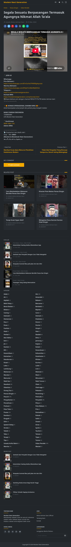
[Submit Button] (65, 535)
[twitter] (19, 531)
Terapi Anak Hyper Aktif (14, 220)
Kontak (39, 521)
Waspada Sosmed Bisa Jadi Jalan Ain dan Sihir (27, 264)
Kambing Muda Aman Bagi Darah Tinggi (26, 483)
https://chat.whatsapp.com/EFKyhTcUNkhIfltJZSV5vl (22, 88)
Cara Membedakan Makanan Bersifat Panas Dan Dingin (16, 192)
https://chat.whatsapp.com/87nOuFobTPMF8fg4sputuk (23, 84)
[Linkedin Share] (16, 26)
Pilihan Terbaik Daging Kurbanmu (23, 492)
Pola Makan (16, 243)
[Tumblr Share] (19, 26)
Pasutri (15, 280)
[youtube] (55, 2)
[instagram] (8, 531)
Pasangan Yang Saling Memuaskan (24, 282)
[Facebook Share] (5, 26)
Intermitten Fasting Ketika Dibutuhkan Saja (27, 245)
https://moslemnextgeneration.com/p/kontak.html (21, 97)
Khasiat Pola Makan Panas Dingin (51, 191)
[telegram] (12, 531)
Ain (14, 261)
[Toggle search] (62, 2)
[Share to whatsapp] (23, 26)
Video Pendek (27, 243)
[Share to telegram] (27, 26)
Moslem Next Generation (15, 2)
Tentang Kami (41, 518)
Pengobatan (16, 252)
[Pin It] (12, 26)
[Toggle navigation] (65, 2)
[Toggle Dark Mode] (59, 2)
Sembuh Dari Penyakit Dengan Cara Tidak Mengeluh (29, 254)
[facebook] (5, 531)
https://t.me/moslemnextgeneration (16, 92)
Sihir (17, 261)
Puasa (21, 243)
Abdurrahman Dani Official (45, 515)
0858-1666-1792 (9, 123)
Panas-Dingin (16, 271)
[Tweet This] (8, 26)
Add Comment (15, 165)
